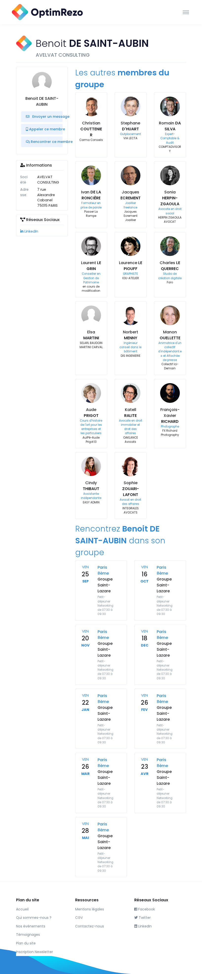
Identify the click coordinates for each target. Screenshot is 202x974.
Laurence (130, 266)
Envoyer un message (47, 116)
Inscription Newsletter (34, 951)
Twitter (144, 917)
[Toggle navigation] (186, 12)
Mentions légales (89, 909)
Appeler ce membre (45, 129)
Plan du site (26, 943)
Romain (170, 126)
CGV (79, 917)
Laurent (91, 266)
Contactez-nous (89, 926)
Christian (91, 129)
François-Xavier (170, 415)
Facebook (146, 909)
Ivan (91, 195)
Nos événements (30, 926)
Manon (170, 335)
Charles (170, 266)
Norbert (130, 335)
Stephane (130, 126)
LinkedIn (30, 231)
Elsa (91, 335)
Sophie (130, 488)
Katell (130, 412)
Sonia (169, 198)
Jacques (130, 195)
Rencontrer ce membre (46, 141)
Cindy (91, 486)
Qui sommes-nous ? (33, 917)
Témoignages (28, 934)
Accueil (22, 909)
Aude (91, 412)
